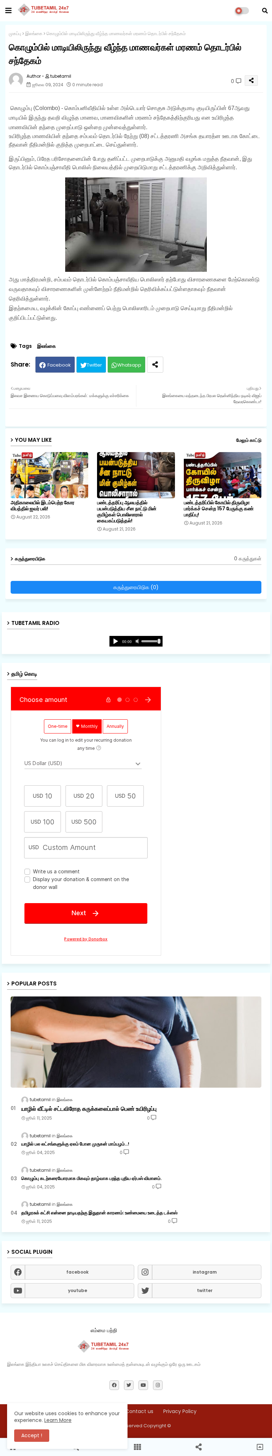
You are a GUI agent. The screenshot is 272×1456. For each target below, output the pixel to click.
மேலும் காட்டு (248, 440)
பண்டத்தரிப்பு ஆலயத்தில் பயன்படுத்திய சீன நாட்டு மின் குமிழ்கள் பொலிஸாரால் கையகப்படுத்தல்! (127, 512)
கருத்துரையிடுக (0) (136, 587)
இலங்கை (33, 33)
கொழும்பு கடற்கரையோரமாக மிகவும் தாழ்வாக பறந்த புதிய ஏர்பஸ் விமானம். (91, 1178)
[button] (265, 11)
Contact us (139, 1411)
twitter (204, 1290)
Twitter (94, 365)
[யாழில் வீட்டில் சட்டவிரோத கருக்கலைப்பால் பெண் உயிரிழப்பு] (136, 1042)
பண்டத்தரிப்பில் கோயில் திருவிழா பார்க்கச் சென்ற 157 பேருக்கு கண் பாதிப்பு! (219, 509)
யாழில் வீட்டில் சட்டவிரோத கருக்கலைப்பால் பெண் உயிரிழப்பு (89, 1109)
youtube (77, 1290)
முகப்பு (15, 33)
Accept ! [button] (31, 1435)
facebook (77, 1272)
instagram (205, 1272)
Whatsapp (129, 365)
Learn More (58, 1420)
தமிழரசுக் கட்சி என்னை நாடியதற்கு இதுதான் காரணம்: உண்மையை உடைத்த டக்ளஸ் (99, 1213)
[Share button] (155, 365)
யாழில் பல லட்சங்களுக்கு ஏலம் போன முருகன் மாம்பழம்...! (75, 1144)
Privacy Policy (180, 1411)
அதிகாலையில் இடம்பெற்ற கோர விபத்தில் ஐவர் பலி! (42, 506)
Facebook (59, 365)
